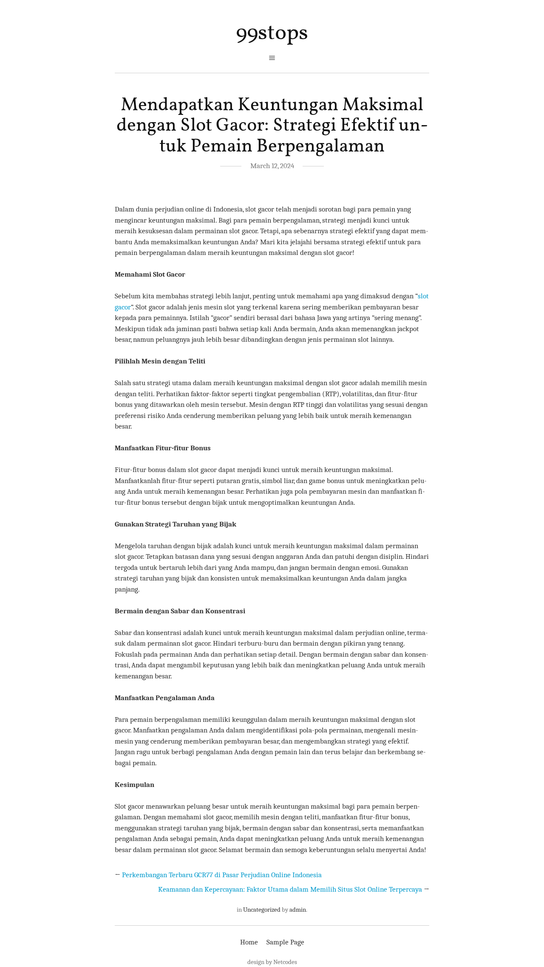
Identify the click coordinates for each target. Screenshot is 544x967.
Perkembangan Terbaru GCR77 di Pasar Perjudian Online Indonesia (222, 875)
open (272, 58)
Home (249, 942)
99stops (272, 33)
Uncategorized (261, 909)
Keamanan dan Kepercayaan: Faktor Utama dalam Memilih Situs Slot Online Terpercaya (290, 889)
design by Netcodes (272, 962)
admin (297, 909)
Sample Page (285, 942)
